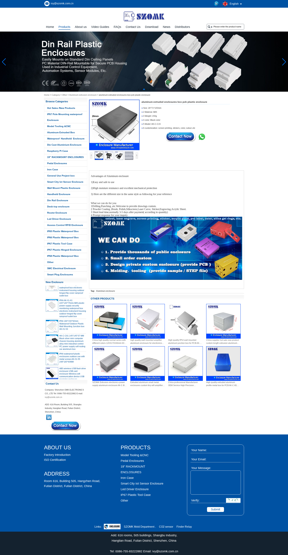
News (166, 27)
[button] (138, 89)
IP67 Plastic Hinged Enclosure (64, 249)
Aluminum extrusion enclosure (83, 95)
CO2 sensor (166, 526)
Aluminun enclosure (105, 291)
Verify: (195, 500)
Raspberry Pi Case (57, 151)
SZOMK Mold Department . (140, 526)
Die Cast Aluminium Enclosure (64, 144)
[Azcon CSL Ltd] (112, 527)
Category (56, 95)
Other (64, 95)
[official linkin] (216, 4)
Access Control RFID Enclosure (65, 225)
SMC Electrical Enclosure (61, 268)
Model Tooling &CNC (59, 126)
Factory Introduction (57, 454)
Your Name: (199, 450)
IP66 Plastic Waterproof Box (63, 237)
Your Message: (201, 468)
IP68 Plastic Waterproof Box (63, 256)
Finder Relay (184, 526)
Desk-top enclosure (58, 206)
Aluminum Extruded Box (61, 132)
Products (64, 27)
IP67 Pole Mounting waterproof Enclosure (64, 117)
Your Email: (198, 459)
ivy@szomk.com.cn (62, 3)
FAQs (117, 27)
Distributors (182, 27)
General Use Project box (61, 175)
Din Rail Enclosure (57, 200)
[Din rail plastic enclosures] (144, 91)
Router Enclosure (57, 212)
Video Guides (100, 27)
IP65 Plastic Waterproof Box (63, 231)
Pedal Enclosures (57, 163)
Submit (215, 509)
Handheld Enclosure (58, 194)
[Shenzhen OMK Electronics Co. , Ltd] (144, 21)
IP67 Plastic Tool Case (59, 243)
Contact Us (133, 27)
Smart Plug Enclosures (60, 274)
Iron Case (52, 169)
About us (81, 27)
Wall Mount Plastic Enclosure (63, 188)
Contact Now (66, 426)
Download (151, 27)
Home (50, 27)
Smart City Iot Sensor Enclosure (65, 181)
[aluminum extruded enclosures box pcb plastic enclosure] (114, 125)
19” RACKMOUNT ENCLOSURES (65, 157)
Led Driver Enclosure (59, 219)
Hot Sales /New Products (61, 108)
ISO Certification (55, 459)
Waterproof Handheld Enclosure (65, 138)
